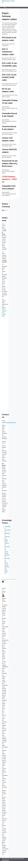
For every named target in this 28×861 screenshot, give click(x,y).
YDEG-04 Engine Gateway (10, 23)
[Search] (3, 581)
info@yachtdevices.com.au (9, 422)
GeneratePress (5, 860)
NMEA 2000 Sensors (7, 541)
